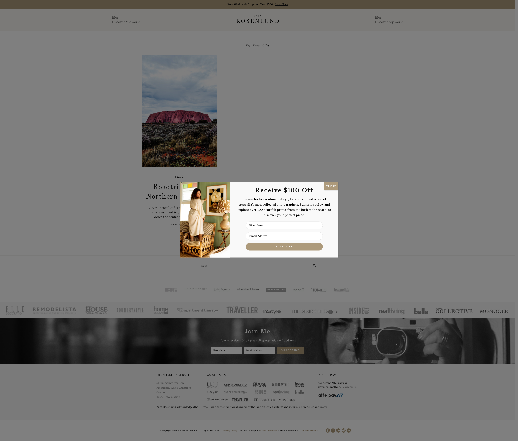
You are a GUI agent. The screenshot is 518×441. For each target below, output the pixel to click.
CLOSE (331, 186)
